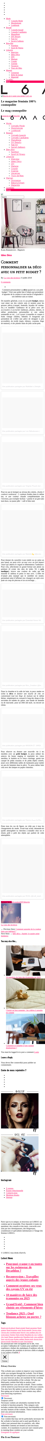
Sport (2, 1339)
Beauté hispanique (12, 1330)
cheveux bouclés (6, 1341)
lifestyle (27, 902)
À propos (9, 1188)
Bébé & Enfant (17, 75)
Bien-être (9, 43)
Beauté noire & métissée (8, 1328)
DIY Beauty (16, 37)
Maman (9, 70)
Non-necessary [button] (7, 1414)
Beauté (9, 28)
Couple (14, 61)
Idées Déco (15, 55)
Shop (8, 82)
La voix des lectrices (12, 278)
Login (36, 1052)
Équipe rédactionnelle (14, 1191)
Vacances (14, 66)
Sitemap (9, 1197)
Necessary (8, 1398)
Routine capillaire (19, 1339)
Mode (8, 19)
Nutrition (14, 46)
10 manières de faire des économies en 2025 (23, 977)
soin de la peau (9, 1339)
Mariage (14, 59)
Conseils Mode (17, 21)
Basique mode (29, 1339)
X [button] (19, 1353)
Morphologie (16, 23)
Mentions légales (12, 1195)
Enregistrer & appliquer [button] (10, 1432)
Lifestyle (9, 50)
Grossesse (15, 73)
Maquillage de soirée (17, 1341)
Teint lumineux (28, 1341)
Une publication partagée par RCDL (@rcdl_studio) (22, 896)
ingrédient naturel (15, 1332)
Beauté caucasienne (31, 1328)
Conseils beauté (17, 30)
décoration (16, 902)
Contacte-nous (11, 1193)
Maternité (14, 77)
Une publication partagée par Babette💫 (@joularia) (22, 554)
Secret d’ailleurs (17, 41)
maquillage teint (18, 1337)
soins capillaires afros (32, 1332)
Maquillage (15, 34)
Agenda (14, 64)
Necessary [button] (5, 1396)
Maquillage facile (28, 1337)
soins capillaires (38, 1337)
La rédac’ (10, 79)
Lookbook (15, 25)
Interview (14, 52)
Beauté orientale (20, 1328)
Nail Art (14, 39)
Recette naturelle (26, 1330)
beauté (6, 1337)
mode (19, 1330)
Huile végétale (20, 1335)
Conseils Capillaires (19, 32)
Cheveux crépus (36, 1330)
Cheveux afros (5, 1332)
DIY (13, 57)
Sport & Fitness (17, 48)
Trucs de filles (16, 68)
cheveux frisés (38, 1339)
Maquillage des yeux (31, 1335)
